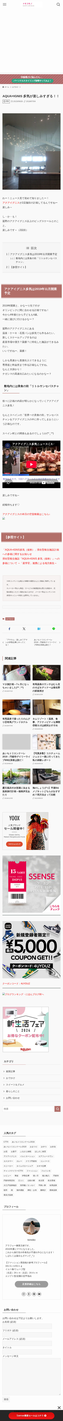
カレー (19, 1161)
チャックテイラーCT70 (13, 1171)
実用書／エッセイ (27, 1185)
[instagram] (24, 1294)
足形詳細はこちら (31, 1284)
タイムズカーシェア (25, 1166)
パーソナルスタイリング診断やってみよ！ (32, 81)
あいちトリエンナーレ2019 (15, 1147)
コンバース (45, 1161)
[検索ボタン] (58, 4)
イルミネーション (27, 1156)
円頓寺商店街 (9, 1180)
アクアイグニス (11, 202)
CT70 (6, 1142)
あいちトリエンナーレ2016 (23, 1142)
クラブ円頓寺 (31, 1161)
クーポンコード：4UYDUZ (16, 983)
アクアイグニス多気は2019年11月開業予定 (33, 254)
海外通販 (20, 1190)
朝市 (5, 1190)
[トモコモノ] (31, 4)
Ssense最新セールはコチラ (30, 1415)
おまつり (33, 1147)
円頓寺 (56, 1176)
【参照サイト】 (18, 267)
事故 (16, 1176)
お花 (5, 1151)
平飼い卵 (42, 1185)
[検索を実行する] (57, 1109)
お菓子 (14, 1151)
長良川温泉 (8, 1195)
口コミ (21, 1180)
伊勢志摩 (25, 1176)
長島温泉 (53, 1190)
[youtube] (39, 1294)
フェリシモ (45, 1171)
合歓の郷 (31, 1180)
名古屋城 (51, 1180)
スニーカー (8, 1166)
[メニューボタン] (4, 4)
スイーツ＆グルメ (15, 1084)
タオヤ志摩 (41, 1166)
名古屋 (41, 1180)
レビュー (7, 1176)
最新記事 (10, 1071)
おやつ (43, 1147)
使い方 (36, 1176)
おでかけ (10, 619)
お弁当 (53, 1147)
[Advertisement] (31, 42)
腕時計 (43, 1190)
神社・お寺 (32, 1190)
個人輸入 (46, 1176)
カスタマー (8, 1161)
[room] (29, 1294)
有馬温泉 (53, 1185)
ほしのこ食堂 (40, 1151)
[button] (9, 629)
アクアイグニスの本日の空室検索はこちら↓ (26, 514)
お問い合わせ (13, 1098)
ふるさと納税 (25, 1151)
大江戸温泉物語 (10, 1185)
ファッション (32, 1171)
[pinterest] (34, 1294)
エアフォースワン (46, 1156)
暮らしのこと (13, 1091)
